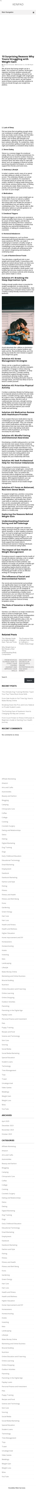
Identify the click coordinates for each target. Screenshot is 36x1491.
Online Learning (8, 993)
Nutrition (5, 985)
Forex (4, 903)
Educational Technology (11, 860)
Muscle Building (8, 980)
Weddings (5, 1092)
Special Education (8, 1057)
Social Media (6, 1049)
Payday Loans (7, 1015)
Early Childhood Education (11, 856)
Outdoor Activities (8, 1002)
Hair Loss (5, 920)
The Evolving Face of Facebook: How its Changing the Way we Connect (16, 712)
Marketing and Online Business (13, 976)
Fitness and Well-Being (10, 899)
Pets (3, 1023)
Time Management (9, 1070)
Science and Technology (11, 1036)
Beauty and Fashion (9, 796)
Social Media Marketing (10, 1053)
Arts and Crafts (7, 787)
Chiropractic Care (8, 809)
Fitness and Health (9, 895)
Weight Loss (6, 1100)
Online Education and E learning (14, 989)
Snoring (5, 1045)
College (4, 817)
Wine (4, 1105)
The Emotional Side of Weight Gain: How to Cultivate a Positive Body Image (26, 641)
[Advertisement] (18, 36)
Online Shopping (8, 997)
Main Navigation (7, 12)
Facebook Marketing (9, 877)
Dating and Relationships (11, 830)
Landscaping (6, 963)
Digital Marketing (8, 843)
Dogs (4, 852)
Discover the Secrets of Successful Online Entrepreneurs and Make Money (26, 665)
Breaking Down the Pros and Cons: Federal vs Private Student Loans (18, 706)
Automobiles (6, 792)
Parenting (5, 1006)
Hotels (4, 950)
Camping (5, 804)
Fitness (4, 890)
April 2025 (5, 1121)
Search (4, 677)
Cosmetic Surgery (8, 826)
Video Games (7, 1087)
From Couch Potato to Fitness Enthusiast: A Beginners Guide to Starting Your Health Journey (18, 720)
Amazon (5, 783)
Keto (3, 959)
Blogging (5, 800)
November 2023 (8, 1130)
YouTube (5, 1109)
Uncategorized (7, 1083)
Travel (4, 1079)
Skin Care (5, 1040)
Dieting (4, 839)
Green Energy (7, 912)
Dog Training (7, 847)
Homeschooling (8, 946)
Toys (4, 1075)
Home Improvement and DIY (12, 937)
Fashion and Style (8, 882)
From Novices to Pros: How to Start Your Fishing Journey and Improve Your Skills (9, 665)
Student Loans (7, 1062)
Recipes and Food (8, 1032)
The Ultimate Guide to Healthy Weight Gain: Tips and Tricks (9, 640)
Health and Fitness (9, 925)
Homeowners (7, 942)
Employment (6, 869)
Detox (4, 834)
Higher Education (8, 933)
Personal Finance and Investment (14, 1019)
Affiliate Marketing (9, 779)
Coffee (4, 813)
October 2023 (7, 1134)
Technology (6, 1066)
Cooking (5, 822)
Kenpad (18, 4)
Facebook (5, 873)
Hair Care (5, 916)
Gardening (6, 907)
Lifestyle (5, 967)
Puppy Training (8, 1027)
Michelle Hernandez (9, 64)
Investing (5, 955)
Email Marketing (8, 865)
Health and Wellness (9, 929)
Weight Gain (6, 1096)
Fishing (4, 886)
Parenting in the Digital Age (12, 1010)
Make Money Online (9, 972)
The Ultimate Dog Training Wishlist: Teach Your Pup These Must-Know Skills (18, 693)
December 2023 (8, 1125)
